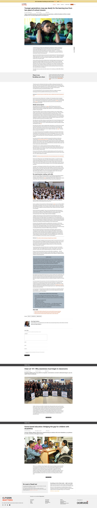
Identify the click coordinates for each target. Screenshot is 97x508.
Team (31, 501)
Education (47, 12)
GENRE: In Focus (39, 316)
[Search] (74, 4)
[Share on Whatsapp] (74, 50)
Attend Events (47, 501)
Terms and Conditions (63, 501)
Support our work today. (34, 490)
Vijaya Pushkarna (28, 12)
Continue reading (48, 417)
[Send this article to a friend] (74, 47)
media (57, 100)
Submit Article (67, 4)
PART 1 (55, 1)
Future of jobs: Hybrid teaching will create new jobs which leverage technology (47, 311)
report (36, 101)
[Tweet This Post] (74, 48)
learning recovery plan (59, 284)
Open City (46, 503)
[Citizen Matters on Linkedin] (7, 505)
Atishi (58, 128)
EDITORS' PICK (34, 316)
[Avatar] (27, 324)
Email (25, 345)
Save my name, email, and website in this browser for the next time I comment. (35, 352)
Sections (62, 4)
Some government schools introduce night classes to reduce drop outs (46, 313)
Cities (54, 4)
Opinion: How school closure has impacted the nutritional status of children (47, 312)
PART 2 (60, 1)
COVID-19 (29, 316)
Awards (31, 502)
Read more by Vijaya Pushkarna (36, 324)
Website (25, 348)
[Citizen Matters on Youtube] (10, 505)
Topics (58, 4)
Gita (41, 123)
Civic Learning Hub (47, 502)
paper (48, 106)
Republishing (62, 502)
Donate (72, 4)
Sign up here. (42, 496)
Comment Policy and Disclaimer (64, 503)
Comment (26, 333)
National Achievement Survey (43, 139)
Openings (31, 503)
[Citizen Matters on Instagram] (3, 505)
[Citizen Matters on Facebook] (5, 505)
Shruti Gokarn (27, 430)
